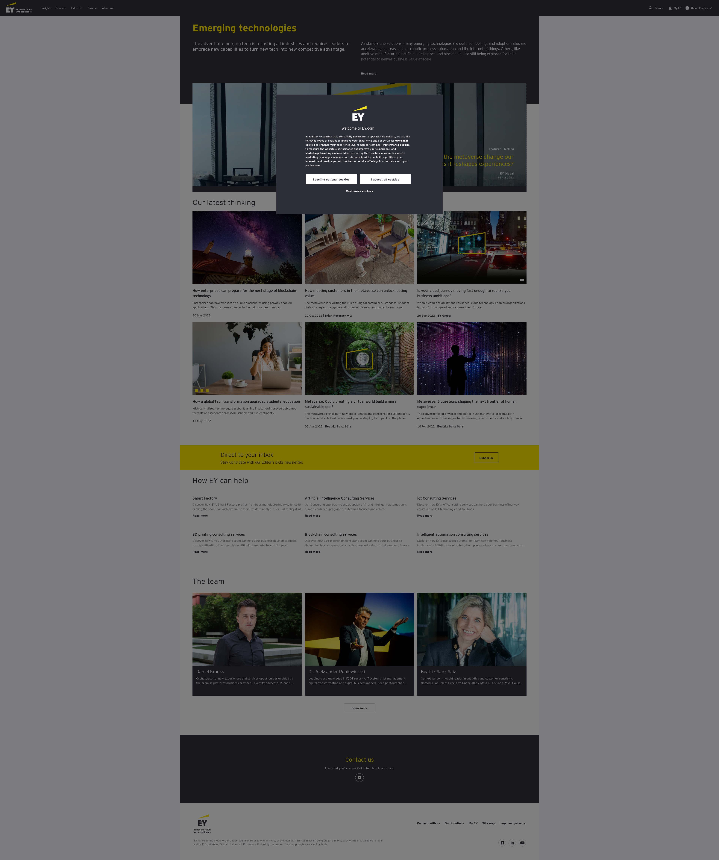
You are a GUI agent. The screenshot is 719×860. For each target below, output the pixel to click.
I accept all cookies (385, 179)
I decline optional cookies (331, 179)
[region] (359, 154)
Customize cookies (359, 191)
